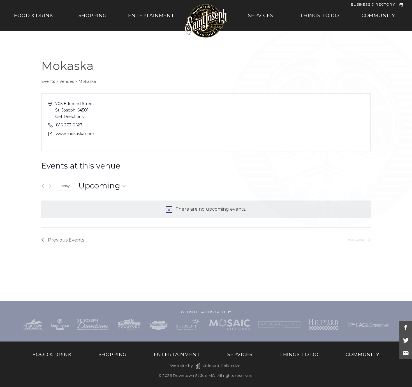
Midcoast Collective (221, 365)
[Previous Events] (42, 186)
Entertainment (151, 15)
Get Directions (69, 116)
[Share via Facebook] (405, 327)
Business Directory (373, 4)
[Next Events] (50, 186)
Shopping (92, 15)
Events (48, 81)
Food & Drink (33, 15)
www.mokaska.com (75, 133)
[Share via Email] (405, 352)
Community (378, 15)
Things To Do (319, 15)
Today (65, 186)
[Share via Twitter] (405, 340)
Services (260, 15)
